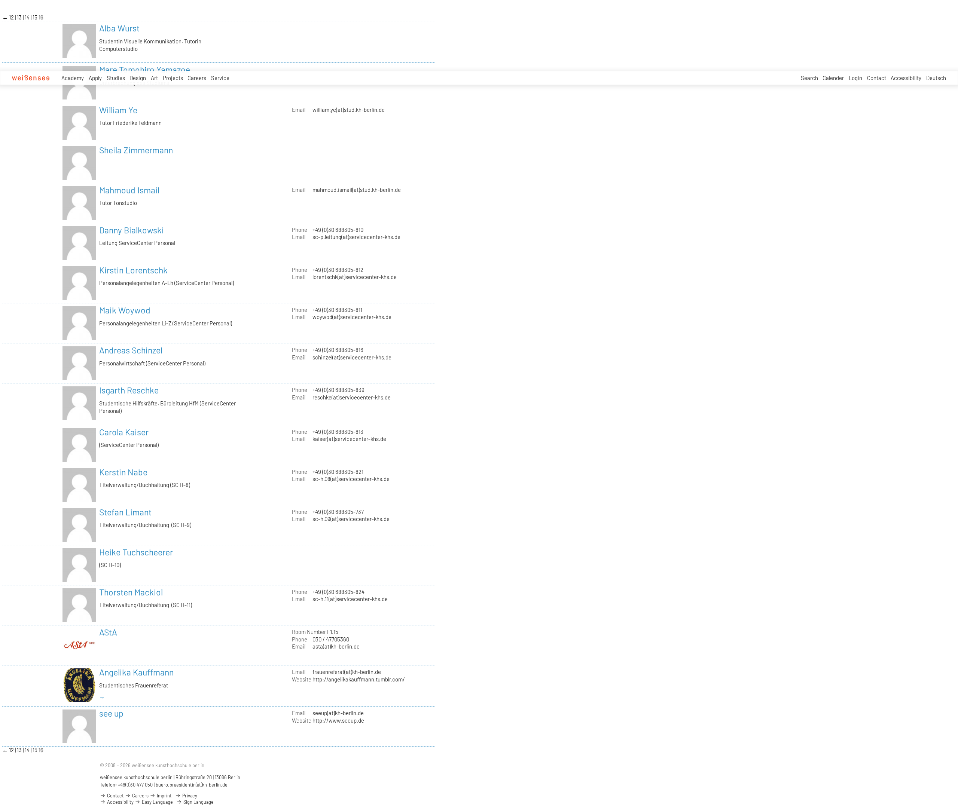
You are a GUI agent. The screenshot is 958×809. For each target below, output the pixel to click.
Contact (876, 77)
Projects (173, 77)
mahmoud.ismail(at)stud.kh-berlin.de (356, 189)
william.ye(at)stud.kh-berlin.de (348, 109)
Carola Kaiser (124, 432)
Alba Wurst (119, 28)
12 (12, 17)
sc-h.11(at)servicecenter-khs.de (350, 598)
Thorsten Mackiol (131, 592)
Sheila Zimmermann (136, 150)
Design (137, 77)
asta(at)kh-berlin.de (336, 646)
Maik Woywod (124, 310)
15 (36, 17)
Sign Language (198, 802)
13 (20, 17)
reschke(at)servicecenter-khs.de (351, 397)
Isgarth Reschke (129, 390)
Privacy (189, 796)
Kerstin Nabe (123, 472)
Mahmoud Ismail (129, 190)
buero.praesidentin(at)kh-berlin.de (192, 785)
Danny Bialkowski (131, 230)
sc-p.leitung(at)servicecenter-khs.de (356, 236)
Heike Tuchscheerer (136, 552)
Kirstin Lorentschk (133, 270)
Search (809, 77)
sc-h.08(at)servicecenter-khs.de (351, 478)
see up (111, 713)
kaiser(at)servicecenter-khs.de (349, 438)
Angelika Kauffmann (136, 672)
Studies (116, 77)
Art (154, 77)
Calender (833, 77)
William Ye (118, 110)
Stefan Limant (125, 512)
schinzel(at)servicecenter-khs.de (351, 357)
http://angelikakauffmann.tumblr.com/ (358, 679)
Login (855, 77)
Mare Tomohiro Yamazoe (144, 69)
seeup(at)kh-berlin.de (338, 713)
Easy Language (157, 802)
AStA (108, 632)
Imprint (164, 796)
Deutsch (936, 77)
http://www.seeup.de (338, 720)
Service (220, 77)
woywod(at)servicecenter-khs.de (351, 316)
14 (28, 17)
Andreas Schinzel (130, 350)
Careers (196, 77)
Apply (95, 77)
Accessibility (906, 77)
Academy (72, 77)
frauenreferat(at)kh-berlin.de (346, 671)
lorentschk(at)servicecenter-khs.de (354, 276)
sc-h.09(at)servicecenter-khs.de (351, 518)
